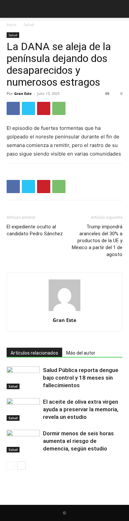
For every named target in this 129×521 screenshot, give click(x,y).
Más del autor (80, 353)
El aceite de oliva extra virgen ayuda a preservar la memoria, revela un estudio (80, 409)
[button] (11, 9)
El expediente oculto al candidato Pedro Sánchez (35, 230)
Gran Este (23, 93)
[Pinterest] (43, 108)
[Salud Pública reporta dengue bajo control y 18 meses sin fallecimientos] (23, 377)
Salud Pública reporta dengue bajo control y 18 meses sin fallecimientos (80, 378)
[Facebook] (13, 108)
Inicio (11, 24)
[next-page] (21, 465)
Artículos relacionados (34, 353)
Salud (28, 24)
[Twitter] (28, 108)
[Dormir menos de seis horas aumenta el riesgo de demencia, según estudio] (23, 441)
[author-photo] (64, 311)
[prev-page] (11, 465)
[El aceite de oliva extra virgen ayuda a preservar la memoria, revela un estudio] (23, 409)
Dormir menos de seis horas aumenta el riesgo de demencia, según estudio (78, 441)
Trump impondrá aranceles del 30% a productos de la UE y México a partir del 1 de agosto (97, 240)
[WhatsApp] (58, 108)
